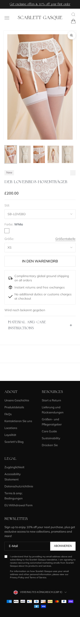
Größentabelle (65, 239)
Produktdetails (14, 407)
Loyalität (10, 435)
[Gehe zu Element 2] (25, 154)
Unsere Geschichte (16, 400)
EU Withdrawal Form (18, 505)
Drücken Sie (50, 445)
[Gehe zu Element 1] (10, 154)
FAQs (8, 414)
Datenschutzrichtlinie (18, 486)
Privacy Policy (17, 577)
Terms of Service (38, 577)
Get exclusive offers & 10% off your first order (40, 4)
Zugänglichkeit (14, 467)
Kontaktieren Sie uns (18, 421)
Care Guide (49, 431)
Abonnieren (63, 546)
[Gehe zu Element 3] (39, 154)
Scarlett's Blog (14, 441)
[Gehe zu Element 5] (67, 154)
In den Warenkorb (40, 261)
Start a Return (51, 400)
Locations (10, 428)
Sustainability (51, 438)
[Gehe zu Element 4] (53, 154)
